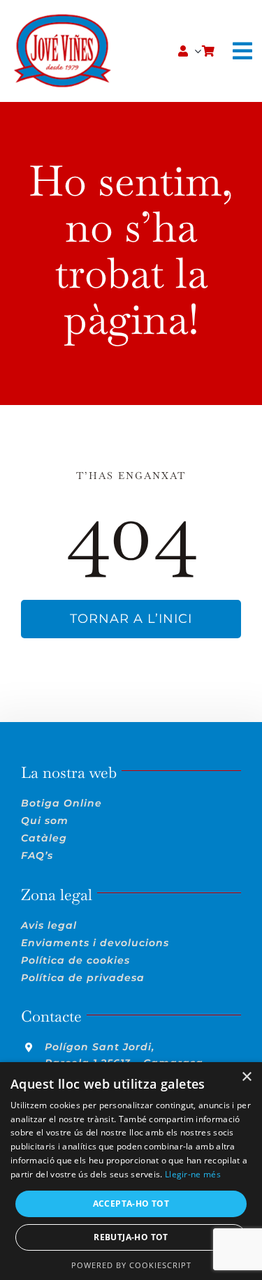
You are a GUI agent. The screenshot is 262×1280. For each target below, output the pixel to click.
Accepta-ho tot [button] (131, 1203)
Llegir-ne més (193, 1174)
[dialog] (131, 1171)
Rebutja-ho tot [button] (131, 1237)
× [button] (246, 1077)
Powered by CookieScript (131, 1265)
